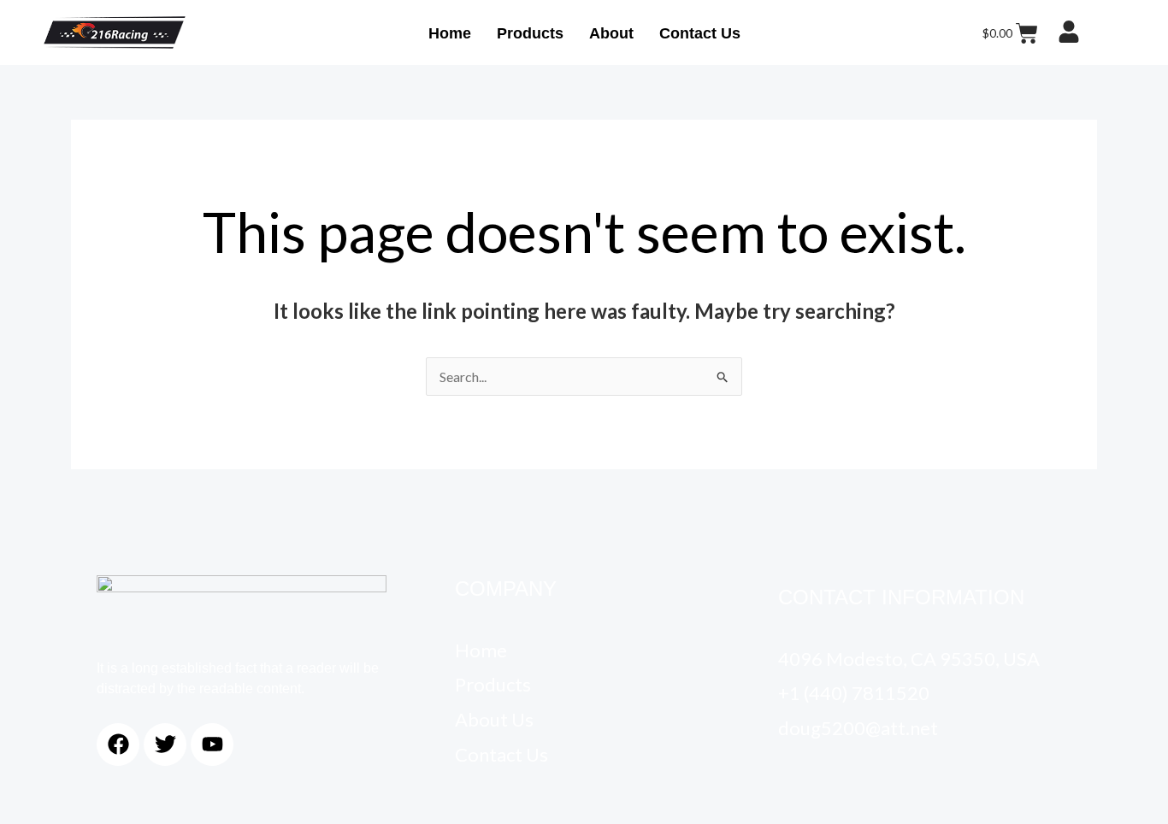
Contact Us (699, 33)
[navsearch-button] (1113, 32)
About (611, 33)
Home (449, 33)
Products (530, 33)
